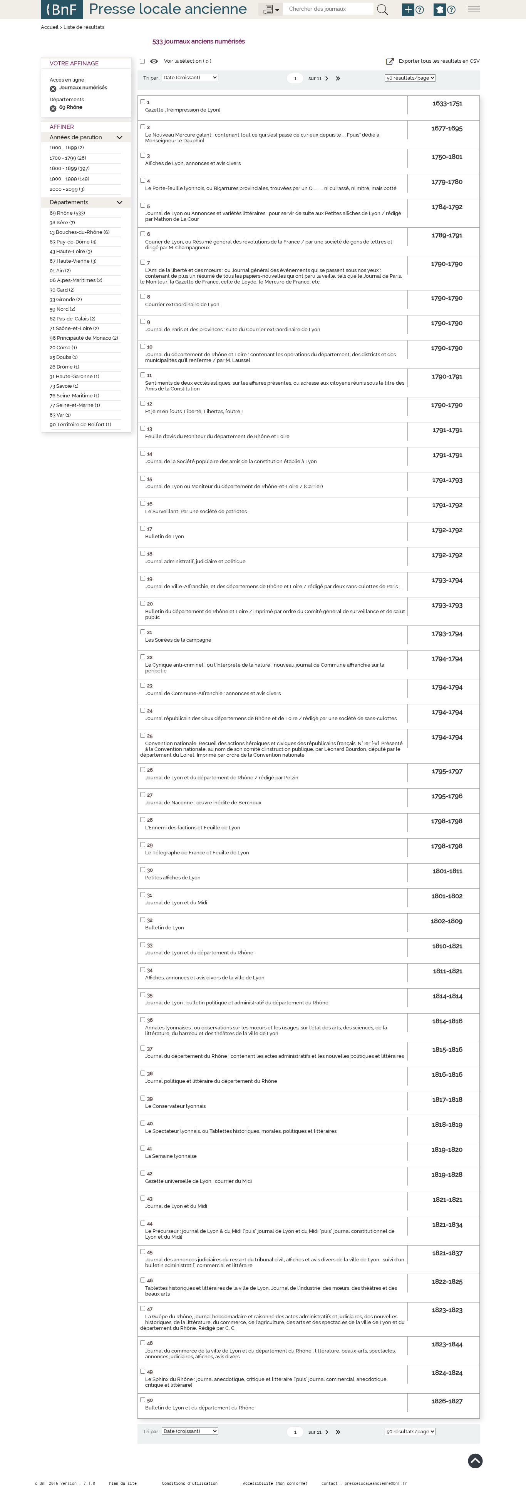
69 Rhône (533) (67, 213)
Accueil (50, 27)
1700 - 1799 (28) (68, 158)
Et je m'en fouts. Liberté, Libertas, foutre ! (194, 411)
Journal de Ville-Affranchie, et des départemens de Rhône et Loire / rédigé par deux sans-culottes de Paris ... (273, 586)
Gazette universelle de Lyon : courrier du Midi (198, 1181)
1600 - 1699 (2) (67, 147)
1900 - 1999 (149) (69, 179)
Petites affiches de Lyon (173, 878)
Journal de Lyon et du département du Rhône (199, 953)
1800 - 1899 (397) (70, 168)
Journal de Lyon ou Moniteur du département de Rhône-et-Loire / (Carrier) (234, 486)
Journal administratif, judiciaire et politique (195, 561)
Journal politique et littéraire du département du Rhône (211, 1081)
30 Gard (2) (62, 290)
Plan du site (123, 1483)
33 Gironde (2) (66, 299)
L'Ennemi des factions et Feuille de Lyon (192, 828)
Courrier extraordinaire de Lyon (182, 304)
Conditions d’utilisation (190, 1483)
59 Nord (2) (62, 309)
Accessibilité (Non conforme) (275, 1483)
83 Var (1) (60, 415)
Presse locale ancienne (168, 8)
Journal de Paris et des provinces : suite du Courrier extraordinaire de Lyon (232, 329)
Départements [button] (69, 202)
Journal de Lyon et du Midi (176, 903)
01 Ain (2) (60, 271)
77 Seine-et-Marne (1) (75, 405)
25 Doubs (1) (64, 357)
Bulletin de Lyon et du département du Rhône (200, 1408)
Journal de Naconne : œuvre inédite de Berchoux (203, 803)
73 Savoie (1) (64, 386)
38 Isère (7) (62, 222)
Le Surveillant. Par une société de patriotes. (196, 511)
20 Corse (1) (63, 347)
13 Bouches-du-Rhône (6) (80, 232)
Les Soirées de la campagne (178, 640)
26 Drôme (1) (64, 367)
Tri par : (152, 78)
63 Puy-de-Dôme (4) (73, 242)
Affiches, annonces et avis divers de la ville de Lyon (205, 978)
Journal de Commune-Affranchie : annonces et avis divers (213, 693)
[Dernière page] (339, 78)
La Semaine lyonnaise (171, 1156)
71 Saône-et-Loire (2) (74, 328)
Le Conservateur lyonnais (175, 1106)
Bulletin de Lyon (164, 536)
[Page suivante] (328, 78)
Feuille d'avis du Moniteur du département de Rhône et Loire (217, 436)
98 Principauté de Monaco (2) (84, 338)
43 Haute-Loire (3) (71, 251)
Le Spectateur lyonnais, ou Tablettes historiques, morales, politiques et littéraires (241, 1131)
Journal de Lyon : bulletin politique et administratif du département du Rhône (236, 1003)
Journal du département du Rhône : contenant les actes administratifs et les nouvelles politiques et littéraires (274, 1056)
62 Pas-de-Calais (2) (72, 319)
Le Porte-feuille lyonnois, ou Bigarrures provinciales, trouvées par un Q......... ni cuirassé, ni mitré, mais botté (271, 188)
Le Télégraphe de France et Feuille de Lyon (197, 853)
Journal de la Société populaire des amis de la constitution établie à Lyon (231, 461)
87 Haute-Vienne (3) (73, 261)
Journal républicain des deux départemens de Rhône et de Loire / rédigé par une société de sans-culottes (271, 718)
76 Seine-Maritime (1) (74, 396)
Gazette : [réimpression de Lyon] (182, 110)
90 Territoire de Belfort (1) (80, 424)
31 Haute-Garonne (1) (74, 376)
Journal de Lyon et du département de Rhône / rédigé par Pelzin (221, 778)
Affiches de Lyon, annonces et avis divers (193, 163)
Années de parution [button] (76, 137)
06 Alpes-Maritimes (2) (76, 280)
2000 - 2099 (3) (67, 189)
